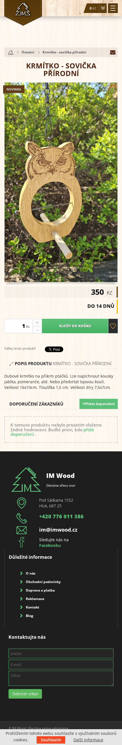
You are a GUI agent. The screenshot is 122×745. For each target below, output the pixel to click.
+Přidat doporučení (98, 403)
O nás (30, 573)
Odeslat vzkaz (25, 693)
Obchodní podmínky (43, 581)
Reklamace (35, 598)
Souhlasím (51, 739)
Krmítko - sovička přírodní (64, 52)
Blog (29, 615)
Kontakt (32, 607)
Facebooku (50, 545)
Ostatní (28, 52)
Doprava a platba (40, 590)
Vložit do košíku (75, 326)
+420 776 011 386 (61, 516)
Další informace (88, 739)
